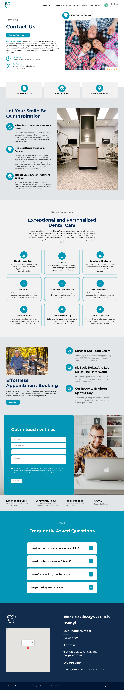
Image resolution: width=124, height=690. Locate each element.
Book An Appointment (17, 35)
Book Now (12, 402)
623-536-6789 (115, 6)
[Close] (32, 642)
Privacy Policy (18, 471)
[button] (28, 648)
